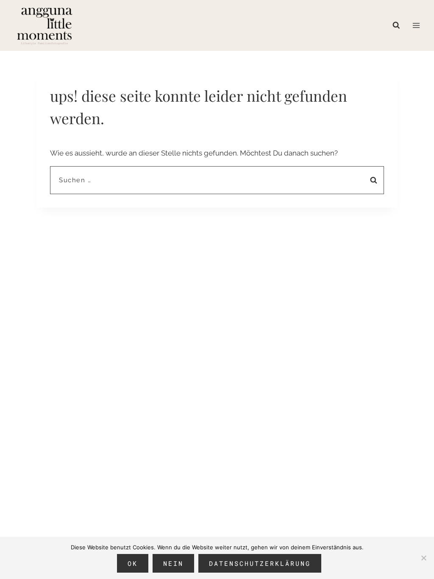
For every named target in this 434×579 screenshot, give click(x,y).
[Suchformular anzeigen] (398, 25)
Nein (173, 563)
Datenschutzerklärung (260, 563)
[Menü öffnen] (416, 25)
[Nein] (423, 558)
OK (133, 563)
